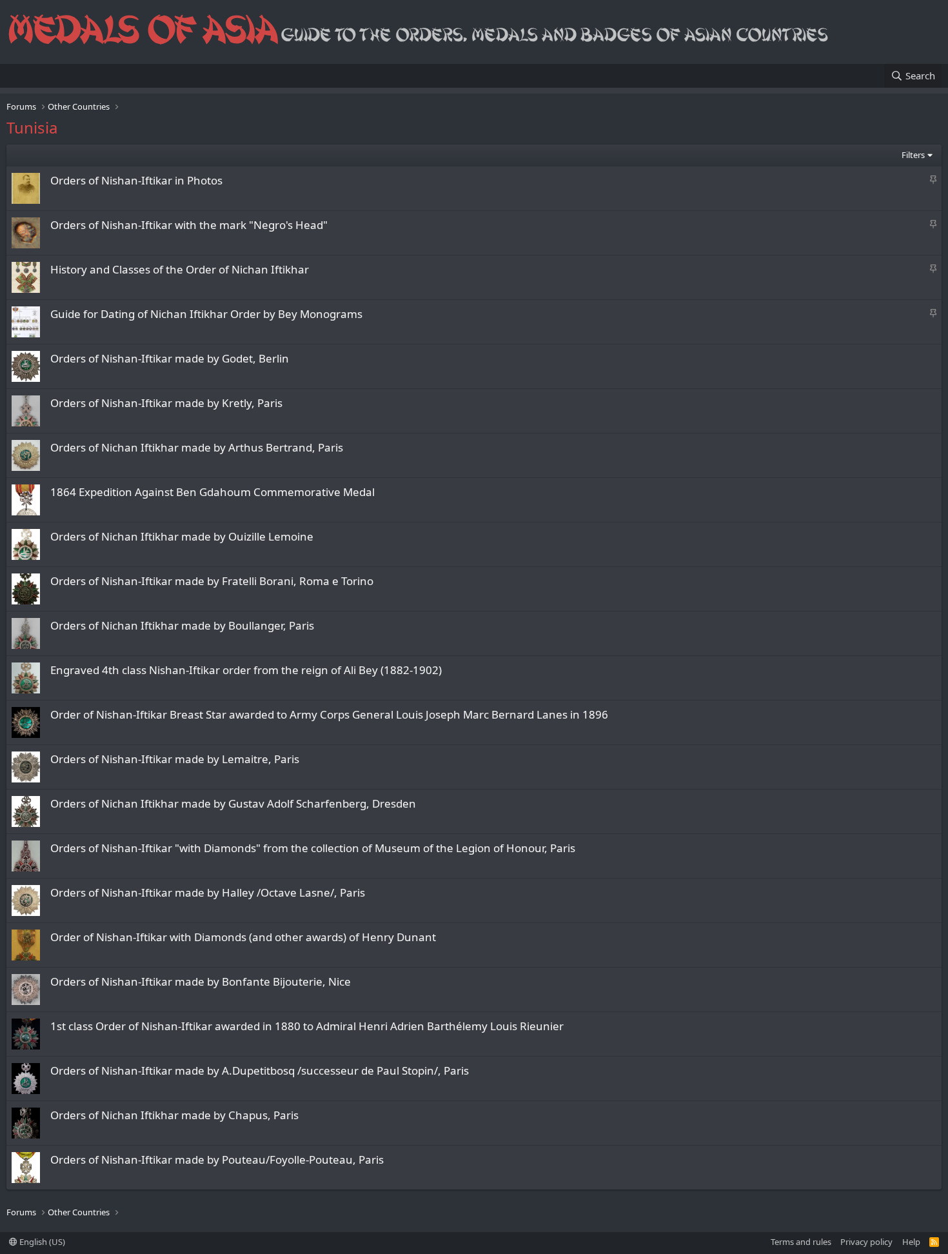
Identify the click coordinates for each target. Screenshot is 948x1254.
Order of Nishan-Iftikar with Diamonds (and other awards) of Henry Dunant (243, 937)
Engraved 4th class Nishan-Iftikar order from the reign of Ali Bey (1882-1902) (246, 669)
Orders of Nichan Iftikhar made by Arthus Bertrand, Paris (196, 447)
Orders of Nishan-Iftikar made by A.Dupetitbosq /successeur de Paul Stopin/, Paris (259, 1070)
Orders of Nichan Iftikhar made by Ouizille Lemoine (181, 536)
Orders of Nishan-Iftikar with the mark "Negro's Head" (189, 224)
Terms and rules (801, 1242)
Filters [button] (913, 155)
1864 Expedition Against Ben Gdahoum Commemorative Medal (212, 491)
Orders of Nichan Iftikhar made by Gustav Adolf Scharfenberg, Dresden (233, 803)
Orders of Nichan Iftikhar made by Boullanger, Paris (182, 625)
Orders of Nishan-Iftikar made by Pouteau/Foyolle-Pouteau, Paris (217, 1159)
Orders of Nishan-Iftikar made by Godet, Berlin (169, 358)
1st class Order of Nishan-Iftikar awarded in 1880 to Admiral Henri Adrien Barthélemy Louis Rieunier (307, 1026)
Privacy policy (866, 1242)
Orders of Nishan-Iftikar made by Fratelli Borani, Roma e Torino (211, 580)
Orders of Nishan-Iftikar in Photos (136, 180)
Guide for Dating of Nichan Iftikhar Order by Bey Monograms (206, 313)
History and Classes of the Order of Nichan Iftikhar (179, 269)
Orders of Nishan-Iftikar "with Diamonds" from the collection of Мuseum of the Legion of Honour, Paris (312, 848)
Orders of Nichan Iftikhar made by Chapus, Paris (174, 1115)
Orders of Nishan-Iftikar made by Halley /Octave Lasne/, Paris (207, 892)
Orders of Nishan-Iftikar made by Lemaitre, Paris (174, 758)
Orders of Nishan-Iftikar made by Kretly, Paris (166, 402)
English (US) (41, 1242)
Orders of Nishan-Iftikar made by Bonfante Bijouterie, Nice (200, 981)
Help (911, 1242)
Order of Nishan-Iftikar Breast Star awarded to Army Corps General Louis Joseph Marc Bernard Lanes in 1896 (329, 714)
